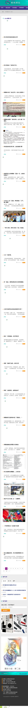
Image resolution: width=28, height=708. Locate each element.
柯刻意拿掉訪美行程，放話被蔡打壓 (13, 146)
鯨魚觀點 (15, 7)
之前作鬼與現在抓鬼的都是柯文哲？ (13, 309)
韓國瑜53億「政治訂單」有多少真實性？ (14, 92)
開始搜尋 (5, 610)
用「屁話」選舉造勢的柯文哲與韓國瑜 (13, 282)
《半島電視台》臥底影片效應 (11, 526)
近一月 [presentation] (9, 580)
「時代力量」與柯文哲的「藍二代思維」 (14, 227)
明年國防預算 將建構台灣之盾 (9, 585)
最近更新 (8, 7)
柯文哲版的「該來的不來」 (11, 65)
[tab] (4, 580)
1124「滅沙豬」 (8, 255)
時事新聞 (21, 7)
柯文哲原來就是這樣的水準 (11, 37)
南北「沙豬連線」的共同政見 (11, 336)
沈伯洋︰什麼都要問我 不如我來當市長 (11, 594)
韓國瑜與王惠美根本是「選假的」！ (13, 417)
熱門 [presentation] (14, 580)
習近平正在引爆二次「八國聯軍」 (12, 498)
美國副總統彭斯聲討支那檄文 (11, 444)
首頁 (2, 7)
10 (6, 571)
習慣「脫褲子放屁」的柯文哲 (11, 363)
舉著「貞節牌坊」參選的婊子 (11, 390)
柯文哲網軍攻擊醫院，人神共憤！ (12, 471)
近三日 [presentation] (4, 580)
